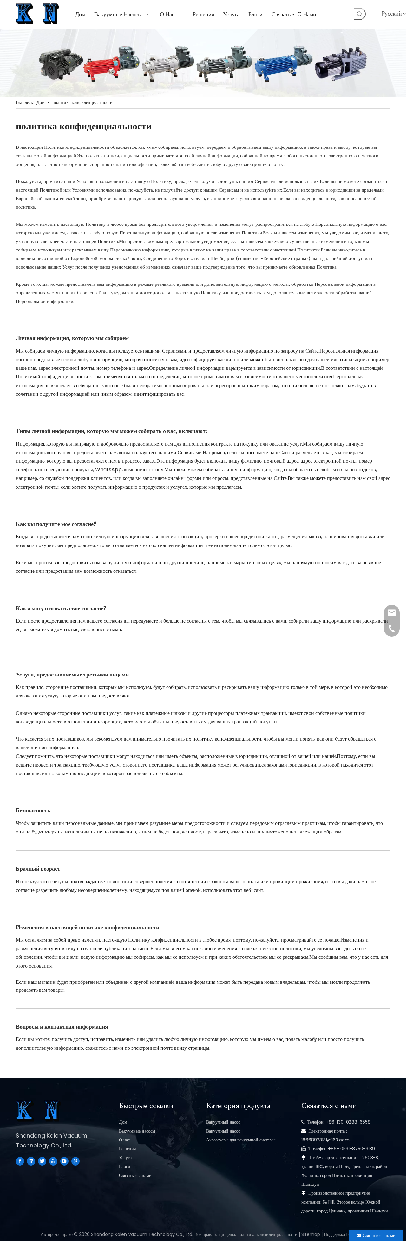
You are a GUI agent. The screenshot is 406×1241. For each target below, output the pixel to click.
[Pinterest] (75, 1161)
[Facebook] (20, 1161)
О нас (124, 1140)
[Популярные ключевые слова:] (360, 14)
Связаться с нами (135, 1175)
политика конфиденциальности (267, 1234)
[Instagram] (64, 1161)
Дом (123, 1122)
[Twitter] (42, 1161)
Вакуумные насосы (137, 1131)
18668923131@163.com (325, 1140)
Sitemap (310, 1234)
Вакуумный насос (223, 1122)
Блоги (124, 1166)
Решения (127, 1149)
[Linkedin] (31, 1161)
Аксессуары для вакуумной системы (240, 1140)
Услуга (125, 1157)
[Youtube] (53, 1161)
